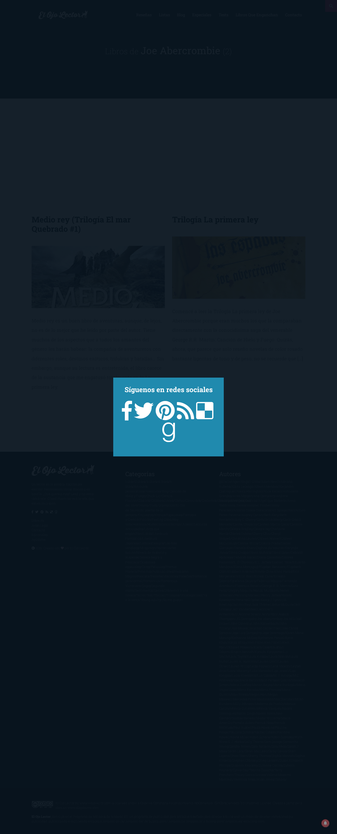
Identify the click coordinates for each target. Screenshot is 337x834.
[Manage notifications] (325, 823)
